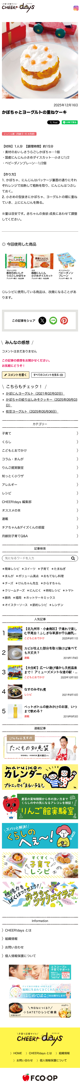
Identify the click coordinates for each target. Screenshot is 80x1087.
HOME (17, 1053)
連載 (5, 518)
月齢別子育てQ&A (15, 536)
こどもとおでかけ (34, 638)
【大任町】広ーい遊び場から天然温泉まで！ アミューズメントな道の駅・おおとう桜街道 (51, 670)
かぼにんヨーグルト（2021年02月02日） (35, 393)
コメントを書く (17, 374)
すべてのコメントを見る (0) (48, 375)
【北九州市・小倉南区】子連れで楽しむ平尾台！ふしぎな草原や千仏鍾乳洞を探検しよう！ (50, 631)
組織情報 (11, 938)
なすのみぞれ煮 (35, 689)
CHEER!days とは (18, 930)
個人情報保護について (20, 955)
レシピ (28, 694)
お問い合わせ (14, 947)
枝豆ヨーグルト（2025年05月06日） (32, 411)
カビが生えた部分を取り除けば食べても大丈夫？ (50, 650)
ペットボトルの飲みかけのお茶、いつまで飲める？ (50, 709)
